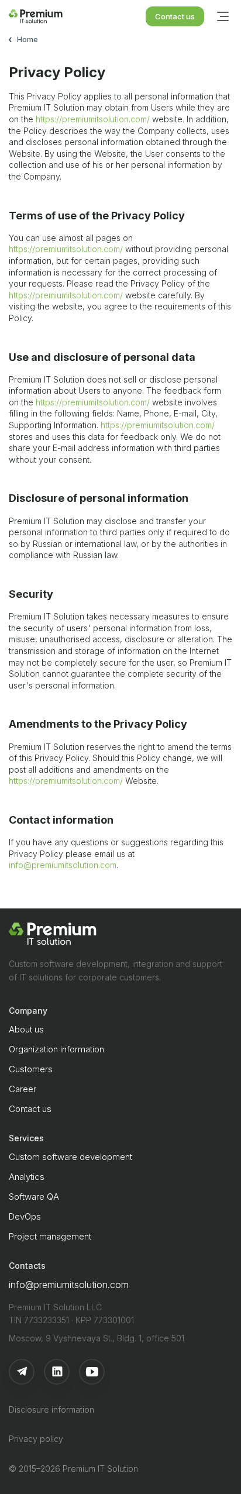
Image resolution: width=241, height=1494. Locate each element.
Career (22, 1088)
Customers (31, 1069)
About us (26, 1029)
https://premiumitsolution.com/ (93, 119)
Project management (50, 1236)
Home (27, 39)
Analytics (26, 1176)
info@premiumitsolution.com (62, 865)
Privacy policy (36, 1439)
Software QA (34, 1196)
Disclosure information (51, 1409)
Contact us (175, 16)
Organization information (56, 1049)
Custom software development (70, 1156)
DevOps (25, 1216)
